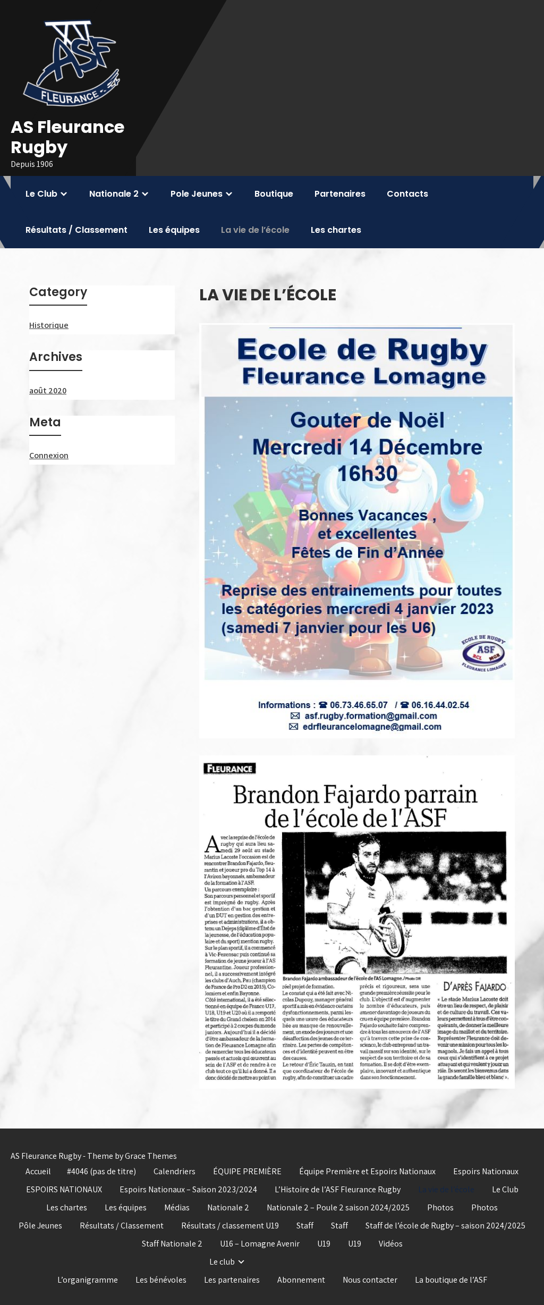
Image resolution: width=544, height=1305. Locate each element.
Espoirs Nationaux (485, 1171)
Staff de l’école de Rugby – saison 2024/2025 (445, 1225)
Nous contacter (370, 1279)
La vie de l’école (255, 230)
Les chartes (336, 230)
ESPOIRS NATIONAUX (64, 1189)
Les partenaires (232, 1279)
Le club (222, 1261)
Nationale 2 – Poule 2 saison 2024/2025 (338, 1207)
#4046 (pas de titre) (101, 1171)
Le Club (41, 194)
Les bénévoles (160, 1279)
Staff (304, 1225)
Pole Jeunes (197, 194)
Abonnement (301, 1279)
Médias (177, 1207)
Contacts (407, 194)
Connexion (49, 455)
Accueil (38, 1171)
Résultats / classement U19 (230, 1225)
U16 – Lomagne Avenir (260, 1243)
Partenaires (340, 194)
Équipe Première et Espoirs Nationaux (367, 1171)
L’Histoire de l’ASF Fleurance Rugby (338, 1189)
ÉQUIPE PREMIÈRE (247, 1171)
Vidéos (391, 1243)
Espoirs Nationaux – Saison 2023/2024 (188, 1189)
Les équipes (174, 230)
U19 (323, 1243)
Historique (49, 325)
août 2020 (47, 390)
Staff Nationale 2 (172, 1243)
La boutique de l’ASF (451, 1279)
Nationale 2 (114, 194)
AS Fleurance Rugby (67, 137)
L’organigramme (87, 1279)
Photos (440, 1207)
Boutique (273, 194)
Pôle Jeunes (40, 1225)
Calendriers (175, 1171)
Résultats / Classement (77, 230)
